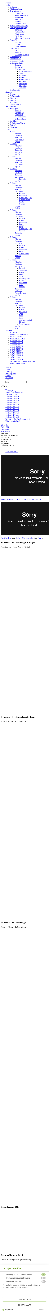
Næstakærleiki (6, 538)
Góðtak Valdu (24, 1299)
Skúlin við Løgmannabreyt (31, 499)
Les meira (9, 1310)
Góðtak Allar (24, 1305)
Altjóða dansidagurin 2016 (10, 499)
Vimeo (40, 538)
